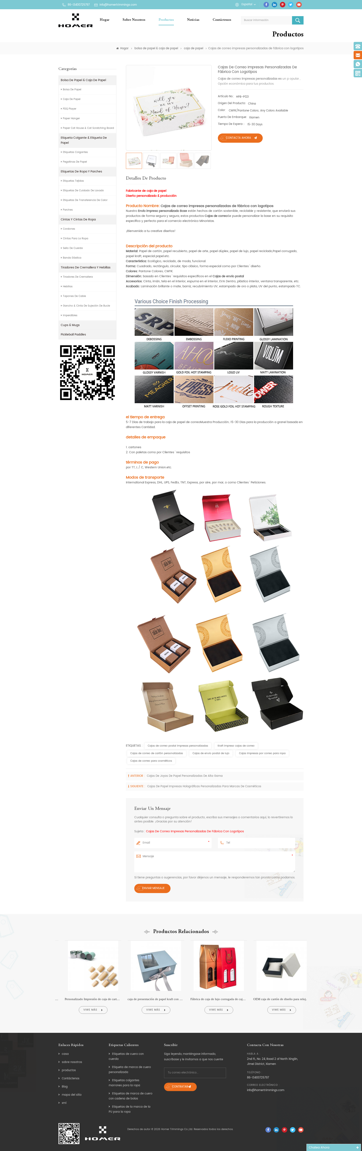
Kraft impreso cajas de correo (236, 746)
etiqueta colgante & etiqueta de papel (84, 140)
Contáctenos (222, 20)
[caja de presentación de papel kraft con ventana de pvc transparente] (149, 940)
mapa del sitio (71, 1095)
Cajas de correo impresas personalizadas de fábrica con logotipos (195, 831)
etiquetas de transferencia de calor (85, 200)
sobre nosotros (134, 20)
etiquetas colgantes (75, 152)
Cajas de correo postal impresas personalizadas (178, 746)
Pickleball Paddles (73, 334)
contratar (180, 1087)
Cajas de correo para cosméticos (151, 761)
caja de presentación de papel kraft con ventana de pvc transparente (149, 999)
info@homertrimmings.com (118, 5)
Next (312, 979)
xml (64, 1103)
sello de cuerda (73, 248)
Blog (65, 1087)
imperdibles (70, 315)
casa (65, 1054)
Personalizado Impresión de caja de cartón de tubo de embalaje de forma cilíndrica (86, 999)
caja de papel (193, 48)
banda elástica (72, 258)
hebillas (67, 287)
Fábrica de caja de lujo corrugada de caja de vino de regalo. (212, 999)
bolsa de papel (72, 90)
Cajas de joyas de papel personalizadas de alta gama (185, 776)
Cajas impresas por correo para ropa (262, 753)
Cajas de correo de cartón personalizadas (156, 753)
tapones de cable (74, 296)
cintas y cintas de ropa (78, 219)
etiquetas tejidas (73, 181)
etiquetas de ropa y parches (81, 171)
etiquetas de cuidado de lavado (83, 191)
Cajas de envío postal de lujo (211, 753)
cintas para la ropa (75, 239)
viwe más (84, 1010)
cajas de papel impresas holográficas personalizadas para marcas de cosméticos (204, 786)
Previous (49, 979)
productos (69, 1070)
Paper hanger (71, 118)
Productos (166, 20)
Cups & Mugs (70, 325)
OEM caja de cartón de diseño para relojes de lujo (275, 999)
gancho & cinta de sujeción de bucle (86, 306)
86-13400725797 (79, 5)
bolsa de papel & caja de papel (156, 48)
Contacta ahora (238, 138)
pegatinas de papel (75, 162)
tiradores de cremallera (78, 277)
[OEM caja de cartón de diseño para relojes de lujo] (275, 940)
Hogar (104, 20)
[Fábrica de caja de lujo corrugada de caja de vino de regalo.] (212, 940)
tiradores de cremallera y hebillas (85, 267)
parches (68, 210)
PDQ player (69, 109)
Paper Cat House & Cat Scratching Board (88, 128)
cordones (69, 229)
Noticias (193, 20)
